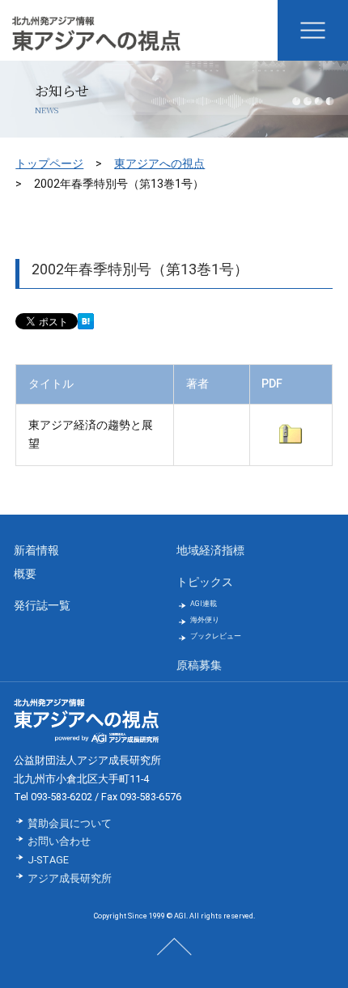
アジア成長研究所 (70, 878)
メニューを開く (313, 30)
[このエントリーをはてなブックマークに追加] (86, 322)
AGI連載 (203, 604)
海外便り (204, 620)
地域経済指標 (210, 551)
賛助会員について (70, 823)
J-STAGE (48, 860)
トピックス (204, 582)
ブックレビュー (215, 636)
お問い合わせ (59, 841)
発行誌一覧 (42, 606)
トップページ (49, 163)
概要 (25, 574)
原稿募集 (199, 665)
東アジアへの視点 (159, 163)
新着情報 (36, 551)
